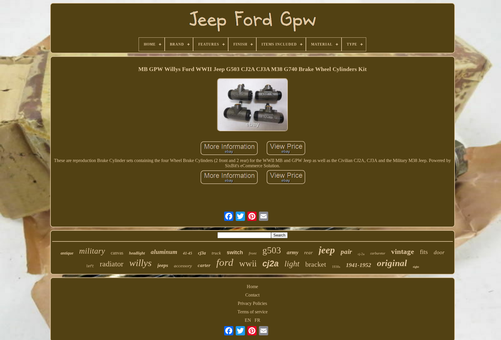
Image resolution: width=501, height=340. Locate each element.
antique (67, 253)
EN (248, 320)
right (416, 266)
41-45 (187, 253)
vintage (402, 251)
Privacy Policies (252, 303)
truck (216, 253)
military (92, 251)
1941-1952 (358, 265)
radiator (112, 264)
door (439, 252)
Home (252, 286)
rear (308, 252)
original (392, 263)
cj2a (270, 263)
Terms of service (252, 311)
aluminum (164, 251)
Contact (252, 294)
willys (140, 263)
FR (257, 320)
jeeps (162, 265)
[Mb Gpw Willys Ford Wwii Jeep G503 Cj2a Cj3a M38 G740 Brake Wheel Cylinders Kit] (252, 105)
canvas (117, 252)
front (253, 253)
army (292, 252)
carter (204, 265)
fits (424, 251)
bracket (315, 264)
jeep (327, 250)
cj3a (202, 252)
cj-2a (361, 254)
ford (224, 262)
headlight (137, 253)
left (90, 266)
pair (346, 251)
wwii (248, 263)
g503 (271, 250)
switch (235, 252)
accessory (183, 265)
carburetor (377, 253)
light (291, 263)
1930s (336, 266)
